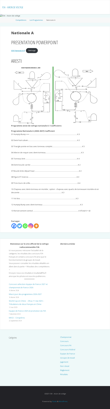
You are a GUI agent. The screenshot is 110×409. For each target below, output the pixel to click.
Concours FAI (65, 345)
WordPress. (63, 401)
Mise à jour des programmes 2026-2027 (25, 294)
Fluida (54, 401)
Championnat (65, 337)
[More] (36, 225)
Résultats (64, 374)
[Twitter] (19, 225)
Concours (64, 341)
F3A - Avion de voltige (12, 7)
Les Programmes (36, 20)
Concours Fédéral (67, 349)
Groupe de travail (67, 358)
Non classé (64, 366)
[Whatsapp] (25, 225)
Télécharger (32, 50)
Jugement (64, 362)
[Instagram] (30, 225)
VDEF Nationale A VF (18, 50)
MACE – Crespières (17, 318)
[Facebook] (13, 225)
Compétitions (21, 20)
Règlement (64, 370)
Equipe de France (67, 354)
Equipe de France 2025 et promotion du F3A (27, 311)
